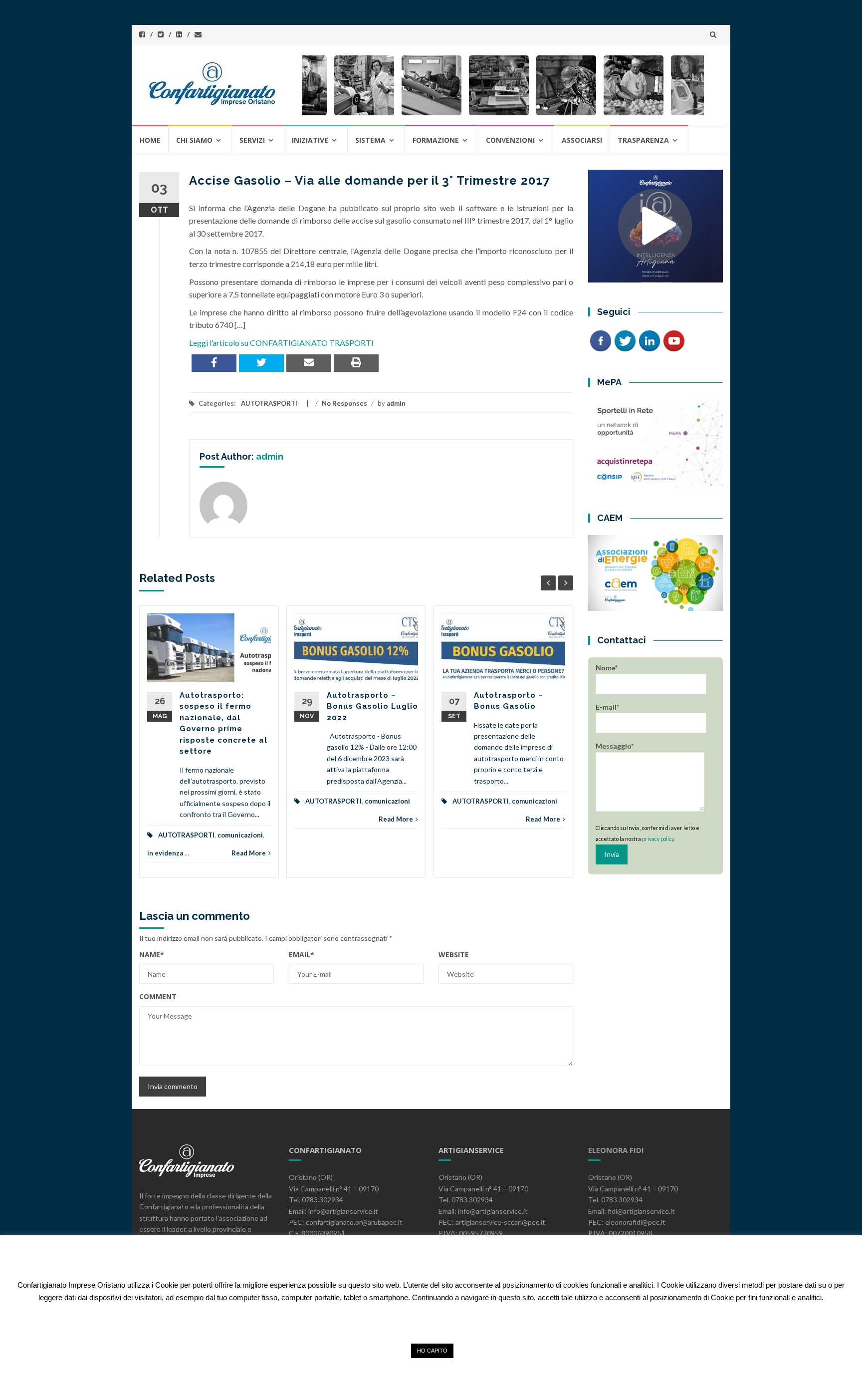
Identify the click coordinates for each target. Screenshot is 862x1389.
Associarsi (582, 140)
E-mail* (607, 707)
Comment (158, 996)
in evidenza (165, 853)
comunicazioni (240, 835)
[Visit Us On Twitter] (625, 340)
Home (150, 140)
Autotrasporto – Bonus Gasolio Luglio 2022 (372, 706)
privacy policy (657, 838)
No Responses (344, 403)
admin (396, 403)
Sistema (370, 140)
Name (151, 954)
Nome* (607, 667)
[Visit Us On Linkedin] (649, 340)
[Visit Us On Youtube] (673, 340)
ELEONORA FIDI (616, 1150)
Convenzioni (510, 140)
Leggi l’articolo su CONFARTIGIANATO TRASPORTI (281, 342)
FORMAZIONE (436, 140)
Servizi (252, 140)
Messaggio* (615, 746)
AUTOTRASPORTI (269, 403)
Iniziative (310, 140)
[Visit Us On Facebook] (600, 340)
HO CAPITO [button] (432, 1351)
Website (453, 954)
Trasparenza (643, 140)
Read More (248, 853)
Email (301, 954)
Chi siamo (194, 140)
